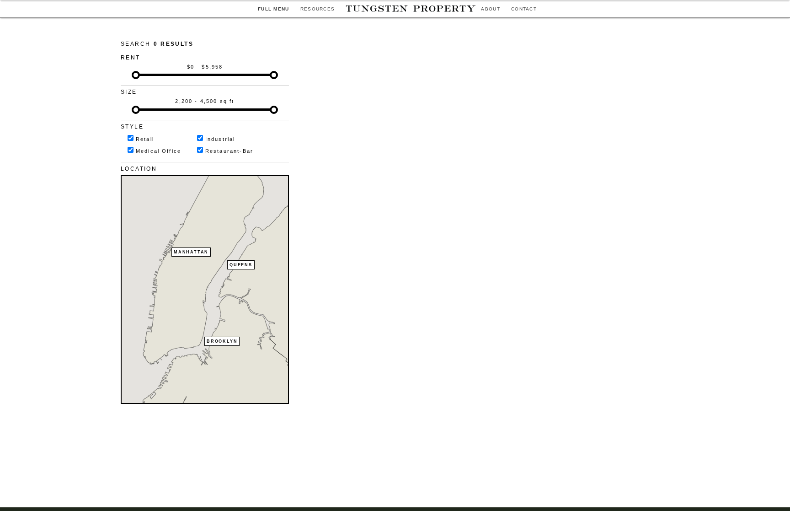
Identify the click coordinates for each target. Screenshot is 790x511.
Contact (524, 8)
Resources (317, 8)
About (490, 8)
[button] (189, 268)
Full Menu (273, 8)
